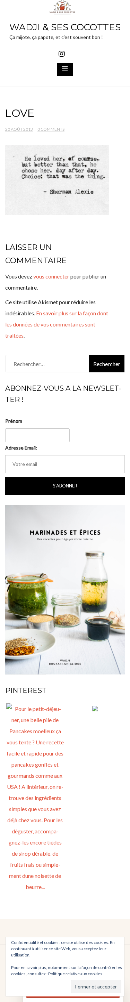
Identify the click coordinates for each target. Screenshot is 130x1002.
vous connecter (51, 276)
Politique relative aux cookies (75, 973)
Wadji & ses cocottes (65, 27)
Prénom (13, 421)
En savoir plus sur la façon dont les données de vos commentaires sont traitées (56, 324)
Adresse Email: (21, 448)
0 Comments (50, 129)
